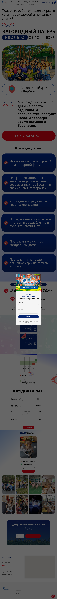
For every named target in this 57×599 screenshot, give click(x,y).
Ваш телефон (21, 309)
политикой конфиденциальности (31, 322)
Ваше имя (20, 302)
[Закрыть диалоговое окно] (55, 2)
